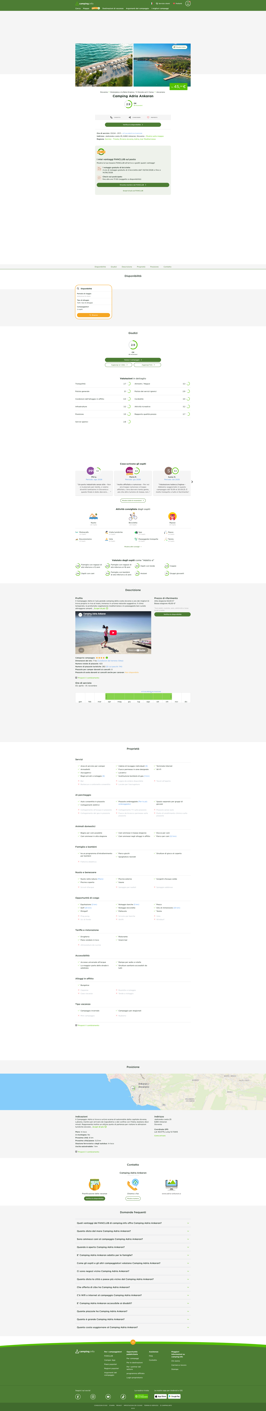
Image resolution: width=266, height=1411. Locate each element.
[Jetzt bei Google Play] (174, 1396)
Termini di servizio (151, 1405)
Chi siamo (175, 1361)
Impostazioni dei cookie (133, 1405)
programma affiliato (136, 1373)
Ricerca (95, 315)
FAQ (151, 1356)
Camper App (109, 1360)
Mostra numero (133, 1198)
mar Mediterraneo (148, 139)
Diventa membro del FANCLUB (132, 185)
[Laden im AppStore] (160, 1396)
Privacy (119, 1405)
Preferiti (179, 3)
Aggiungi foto (147, 365)
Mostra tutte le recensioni (132, 500)
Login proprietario (135, 1377)
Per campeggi (133, 1358)
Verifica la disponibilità (132, 125)
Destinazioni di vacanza (112, 8)
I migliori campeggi (160, 8)
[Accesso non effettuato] (188, 3)
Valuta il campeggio (132, 360)
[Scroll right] (192, 482)
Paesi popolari (110, 1364)
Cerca (78, 8)
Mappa (86, 8)
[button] (93, 294)
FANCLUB (108, 1356)
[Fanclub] (96, 8)
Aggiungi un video (118, 365)
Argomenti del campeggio (137, 8)
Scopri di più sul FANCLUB (133, 191)
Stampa (174, 1369)
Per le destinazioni (135, 1362)
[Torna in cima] (133, 1342)
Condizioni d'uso (100, 1405)
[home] (84, 1351)
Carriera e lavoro (178, 1365)
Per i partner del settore (134, 1368)
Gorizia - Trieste (112, 139)
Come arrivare (160, 1136)
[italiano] (151, 3)
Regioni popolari (111, 1368)
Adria (136, 139)
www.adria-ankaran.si (171, 1193)
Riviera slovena (126, 139)
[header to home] (84, 3)
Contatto (153, 1360)
